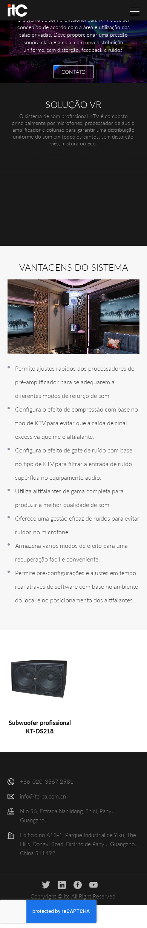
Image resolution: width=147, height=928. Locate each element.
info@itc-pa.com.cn (43, 796)
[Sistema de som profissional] (18, 10)
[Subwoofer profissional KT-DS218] (40, 679)
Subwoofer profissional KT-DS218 (40, 727)
